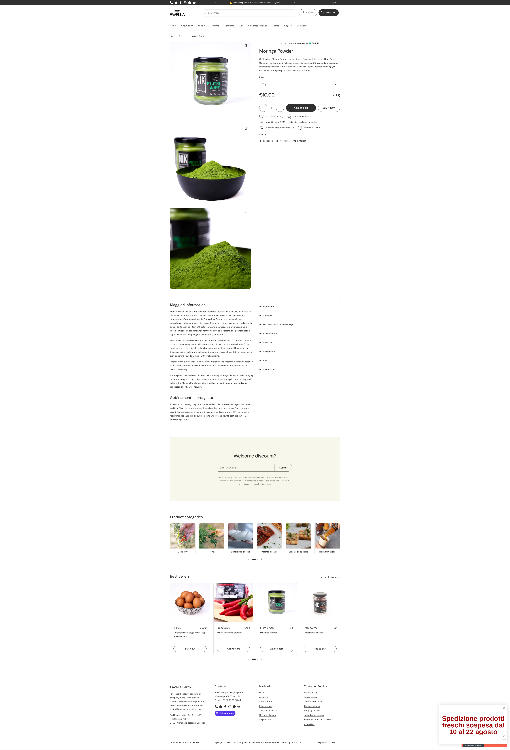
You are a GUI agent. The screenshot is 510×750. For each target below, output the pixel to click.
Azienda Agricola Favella (244, 742)
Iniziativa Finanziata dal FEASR (184, 742)
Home (172, 36)
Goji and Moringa (267, 715)
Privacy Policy (310, 692)
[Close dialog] (504, 708)
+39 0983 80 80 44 (231, 700)
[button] (328, 12)
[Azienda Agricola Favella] (177, 13)
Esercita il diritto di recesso (317, 719)
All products (265, 719)
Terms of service (312, 706)
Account (310, 12)
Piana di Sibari (199, 315)
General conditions (313, 701)
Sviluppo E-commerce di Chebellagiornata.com (279, 742)
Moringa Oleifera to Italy (232, 375)
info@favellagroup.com (232, 692)
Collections (183, 36)
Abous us (263, 697)
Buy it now (328, 108)
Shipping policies (312, 710)
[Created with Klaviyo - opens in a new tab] (473, 745)
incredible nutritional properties (226, 340)
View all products (330, 577)
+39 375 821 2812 (234, 696)
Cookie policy (310, 697)
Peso (262, 77)
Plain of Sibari (265, 706)
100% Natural (265, 701)
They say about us (268, 710)
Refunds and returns (314, 715)
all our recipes (201, 415)
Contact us (309, 723)
